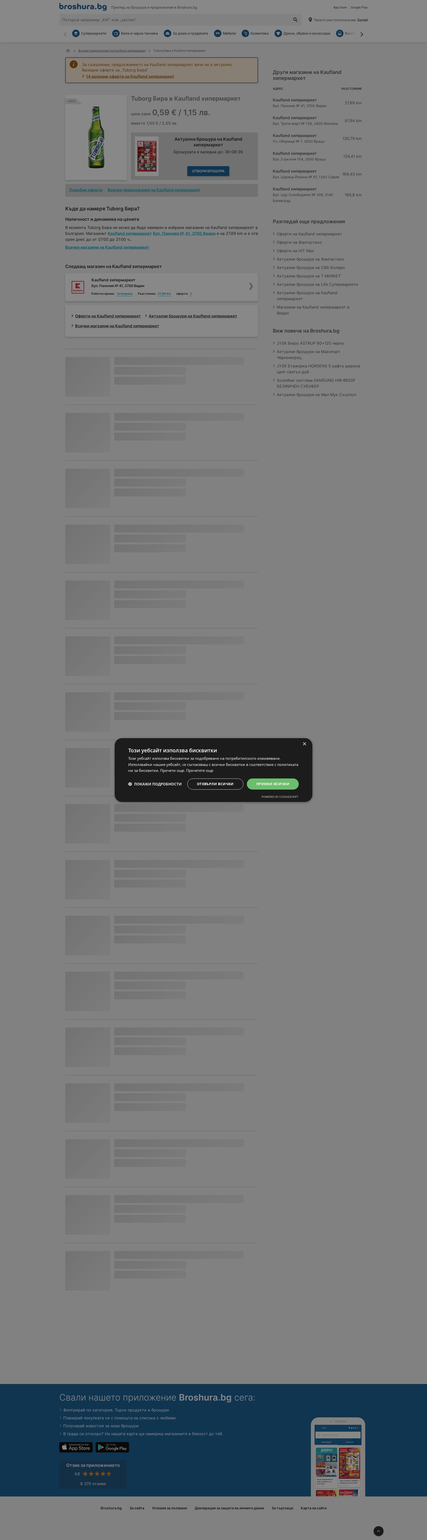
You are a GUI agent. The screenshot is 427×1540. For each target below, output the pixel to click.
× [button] (304, 744)
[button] (155, 784)
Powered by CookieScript (279, 797)
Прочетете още (199, 770)
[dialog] (213, 770)
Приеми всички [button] (272, 783)
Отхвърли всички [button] (215, 783)
